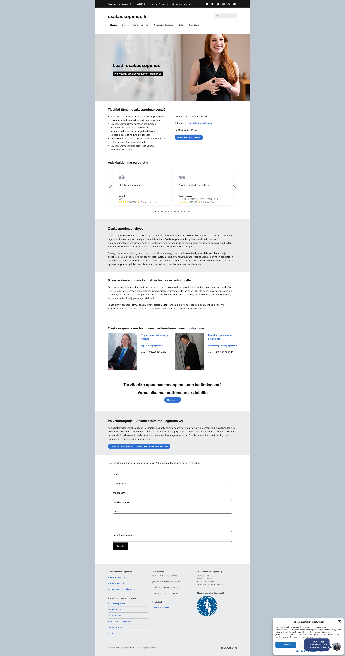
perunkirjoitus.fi (115, 627)
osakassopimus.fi (127, 16)
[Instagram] (228, 3)
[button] (339, 621)
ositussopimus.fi (115, 615)
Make (117, 648)
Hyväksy (286, 644)
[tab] (155, 211)
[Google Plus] (218, 3)
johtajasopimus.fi (116, 583)
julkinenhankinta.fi (116, 577)
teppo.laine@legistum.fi (152, 345)
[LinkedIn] (223, 3)
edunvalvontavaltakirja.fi (119, 621)
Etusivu (113, 25)
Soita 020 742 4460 (141, 4)
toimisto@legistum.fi (160, 4)
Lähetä (120, 546)
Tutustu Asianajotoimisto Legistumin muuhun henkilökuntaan (139, 446)
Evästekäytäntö (298, 651)
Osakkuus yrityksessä (163, 25)
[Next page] (234, 188)
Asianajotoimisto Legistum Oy (121, 589)
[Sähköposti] (234, 3)
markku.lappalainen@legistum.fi (222, 345)
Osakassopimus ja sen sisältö (135, 25)
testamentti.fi (114, 609)
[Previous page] (110, 188)
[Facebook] (208, 3)
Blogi (181, 25)
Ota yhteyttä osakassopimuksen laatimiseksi (138, 73)
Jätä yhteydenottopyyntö (181, 4)
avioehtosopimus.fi (116, 603)
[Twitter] (212, 3)
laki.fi (110, 633)
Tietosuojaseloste (160, 607)
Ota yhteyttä (193, 25)
